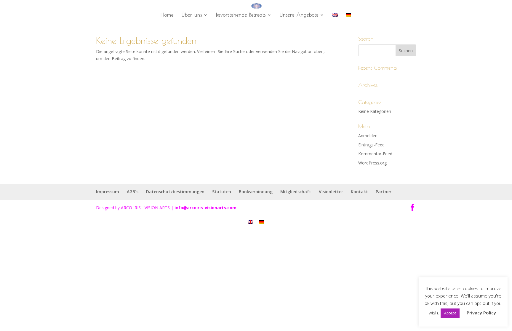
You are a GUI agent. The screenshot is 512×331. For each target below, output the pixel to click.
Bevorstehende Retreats (241, 15)
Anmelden (367, 135)
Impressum (107, 191)
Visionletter (331, 191)
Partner (383, 191)
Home (167, 15)
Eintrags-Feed (371, 145)
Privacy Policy (481, 313)
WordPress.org (372, 163)
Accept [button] (450, 313)
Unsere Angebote (299, 15)
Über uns (192, 15)
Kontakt (359, 191)
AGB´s (132, 191)
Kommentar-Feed (375, 153)
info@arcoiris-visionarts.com (205, 207)
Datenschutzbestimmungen (175, 191)
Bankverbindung (256, 191)
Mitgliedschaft (295, 191)
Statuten (221, 191)
